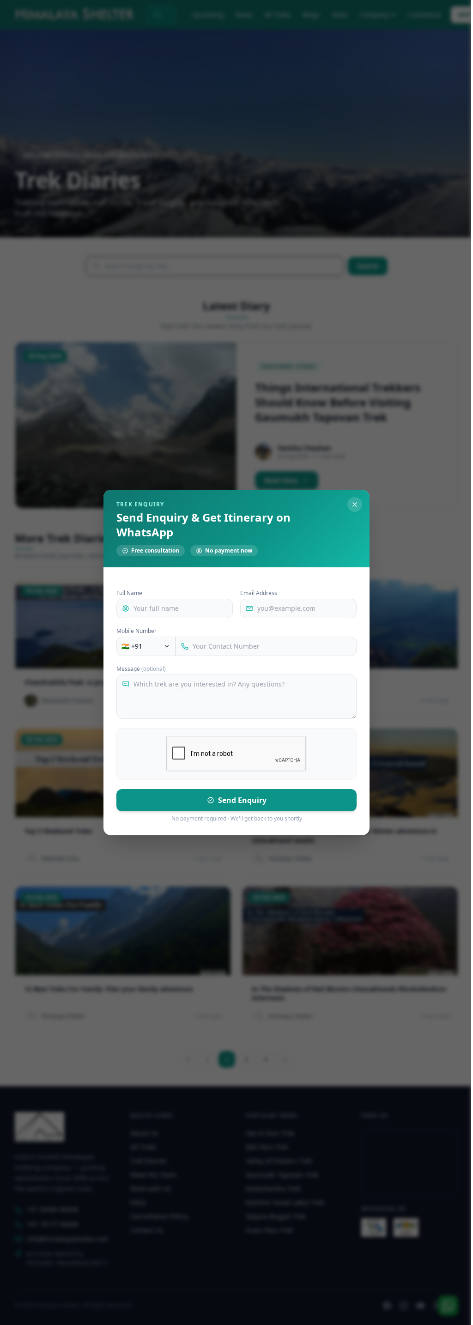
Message (141, 669)
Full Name (129, 593)
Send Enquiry (242, 800)
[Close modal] (354, 504)
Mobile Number (136, 631)
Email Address (258, 593)
